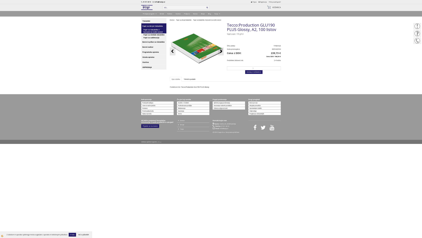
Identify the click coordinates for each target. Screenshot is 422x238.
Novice (195, 14)
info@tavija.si (160, 2)
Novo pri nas (253, 103)
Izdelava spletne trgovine (149, 142)
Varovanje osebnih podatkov (223, 105)
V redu (72, 235)
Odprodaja (252, 111)
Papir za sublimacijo (151, 38)
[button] (221, 51)
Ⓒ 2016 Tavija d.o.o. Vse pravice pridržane (226, 132)
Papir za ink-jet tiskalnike (183, 20)
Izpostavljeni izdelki (255, 108)
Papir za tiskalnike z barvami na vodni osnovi (153, 31)
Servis (180, 114)
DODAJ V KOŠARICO (254, 72)
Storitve (178, 14)
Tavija (216, 14)
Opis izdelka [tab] (176, 79)
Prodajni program (149, 14)
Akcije (203, 14)
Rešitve (169, 14)
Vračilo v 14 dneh (183, 103)
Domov (172, 20)
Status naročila (146, 114)
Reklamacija (181, 108)
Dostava (144, 108)
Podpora (187, 14)
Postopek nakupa (147, 103)
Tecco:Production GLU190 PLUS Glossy (195, 87)
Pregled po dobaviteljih (256, 114)
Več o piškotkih (83, 235)
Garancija (181, 111)
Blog (209, 14)
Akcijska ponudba (255, 105)
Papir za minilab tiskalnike (154, 35)
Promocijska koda (148, 111)
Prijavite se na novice (150, 126)
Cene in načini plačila (148, 105)
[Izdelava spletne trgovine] (159, 142)
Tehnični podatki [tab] (189, 79)
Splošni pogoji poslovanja (222, 103)
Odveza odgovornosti (220, 108)
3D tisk (162, 14)
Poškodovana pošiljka (185, 105)
